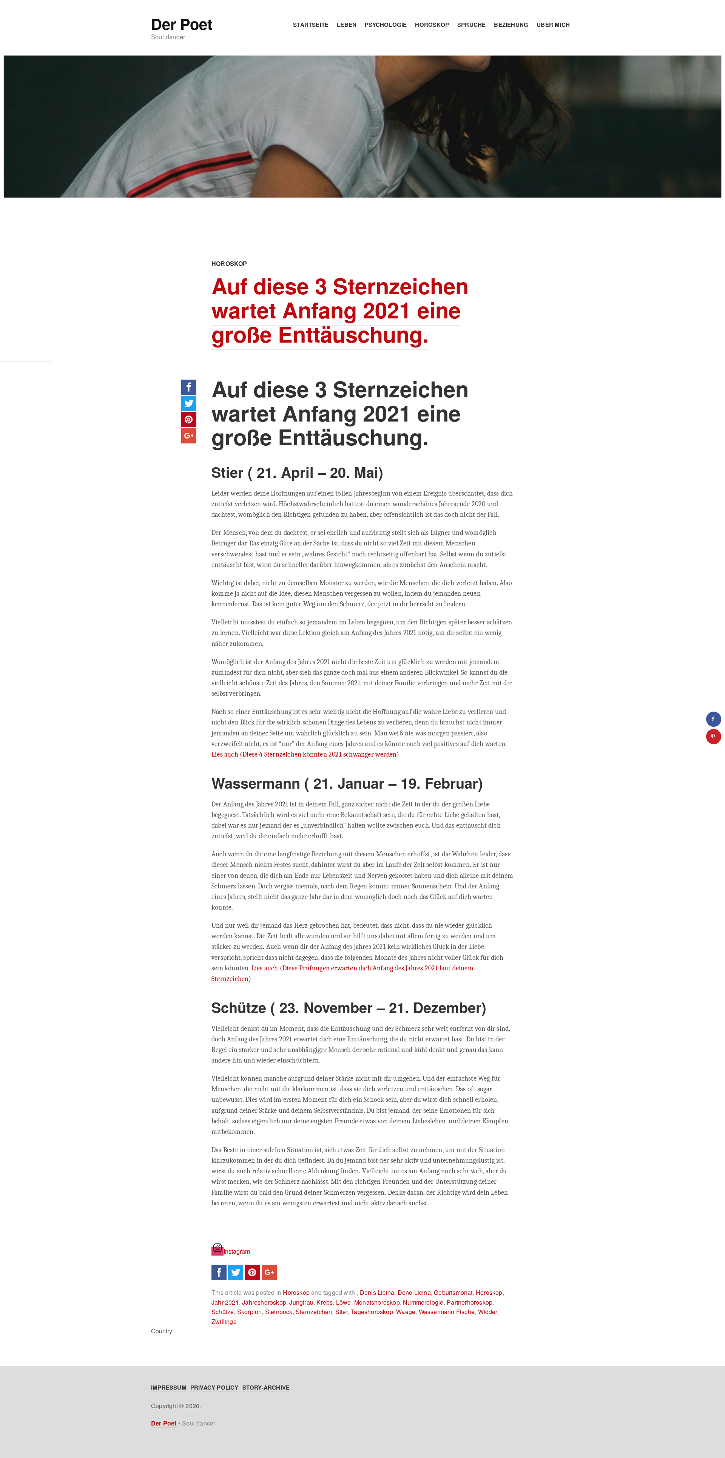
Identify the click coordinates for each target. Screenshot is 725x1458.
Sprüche (471, 24)
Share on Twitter (188, 403)
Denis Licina (377, 1292)
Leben (346, 24)
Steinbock (279, 1311)
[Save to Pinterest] (713, 736)
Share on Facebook (188, 387)
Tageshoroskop (372, 1311)
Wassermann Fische (447, 1311)
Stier (341, 1311)
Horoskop (432, 24)
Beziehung (511, 24)
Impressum (169, 1387)
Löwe (343, 1302)
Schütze (222, 1311)
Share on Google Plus (188, 435)
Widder (487, 1311)
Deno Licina (414, 1292)
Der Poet (181, 23)
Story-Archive (266, 1387)
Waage (405, 1311)
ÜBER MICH (553, 24)
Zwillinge (224, 1321)
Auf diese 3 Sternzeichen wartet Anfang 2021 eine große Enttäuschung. (340, 309)
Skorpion (249, 1311)
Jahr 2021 (225, 1302)
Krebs (324, 1302)
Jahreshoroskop (264, 1302)
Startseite (311, 24)
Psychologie (386, 24)
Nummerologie (423, 1302)
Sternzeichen (314, 1311)
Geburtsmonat (453, 1292)
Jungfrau (301, 1302)
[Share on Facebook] (713, 719)
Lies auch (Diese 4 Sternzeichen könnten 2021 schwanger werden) (305, 754)
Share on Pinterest (188, 419)
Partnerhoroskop (469, 1302)
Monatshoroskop (377, 1302)
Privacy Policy (214, 1387)
